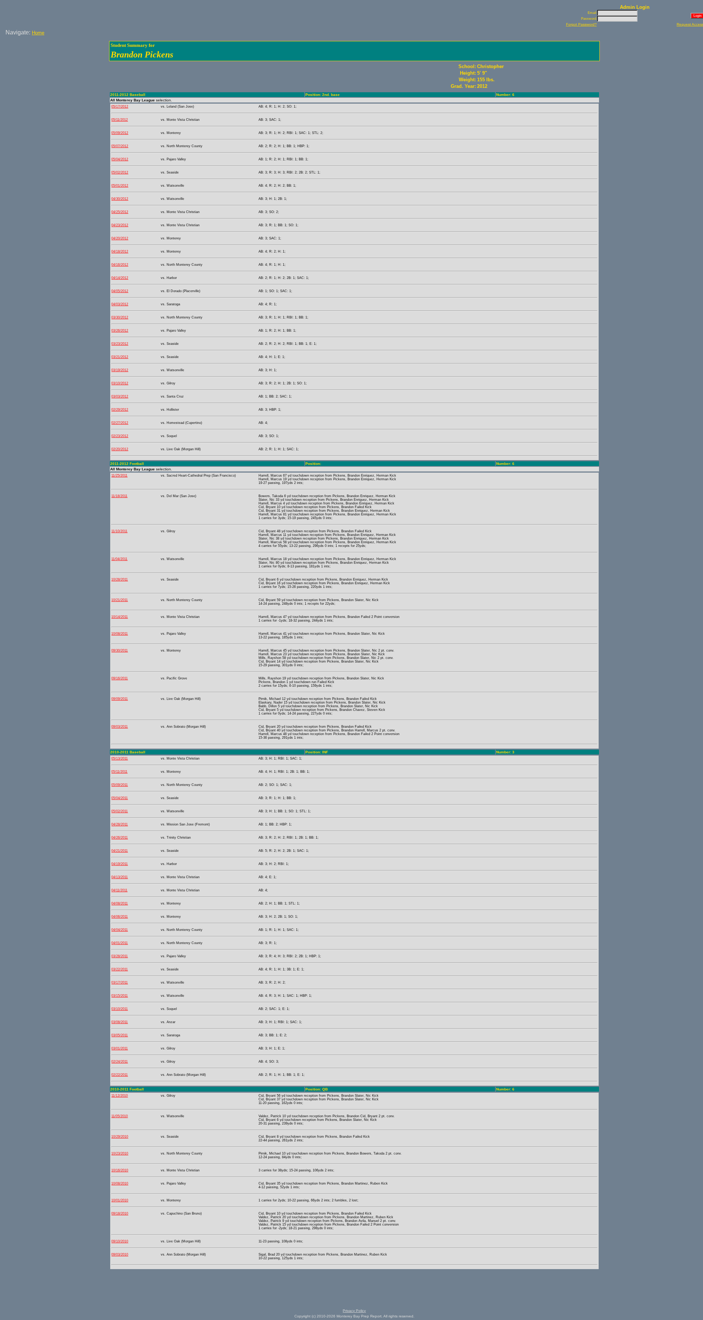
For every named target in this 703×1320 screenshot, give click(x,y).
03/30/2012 (119, 317)
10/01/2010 (119, 1200)
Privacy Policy (354, 1311)
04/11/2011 (119, 890)
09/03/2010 (119, 1254)
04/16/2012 (119, 264)
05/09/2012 (119, 133)
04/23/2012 (119, 225)
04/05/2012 (119, 291)
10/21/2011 (119, 600)
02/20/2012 (119, 449)
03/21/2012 (119, 357)
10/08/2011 (119, 633)
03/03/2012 (119, 396)
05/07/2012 (119, 146)
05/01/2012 (119, 185)
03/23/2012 (119, 344)
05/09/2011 (119, 785)
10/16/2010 (119, 1170)
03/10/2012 (119, 383)
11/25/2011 (119, 475)
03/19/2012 (119, 370)
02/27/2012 (119, 423)
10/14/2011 (119, 617)
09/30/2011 (119, 650)
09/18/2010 (119, 1213)
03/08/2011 (119, 1022)
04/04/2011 (119, 930)
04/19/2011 (119, 864)
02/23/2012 (119, 436)
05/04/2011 (119, 798)
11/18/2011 (119, 496)
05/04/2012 (119, 159)
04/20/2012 (119, 238)
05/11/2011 (119, 771)
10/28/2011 (119, 579)
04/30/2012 (119, 199)
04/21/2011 (119, 851)
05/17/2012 (119, 106)
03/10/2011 (119, 1009)
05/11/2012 (119, 120)
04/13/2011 (119, 877)
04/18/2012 (119, 251)
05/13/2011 (119, 758)
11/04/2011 (119, 559)
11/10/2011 (119, 531)
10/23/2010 (119, 1153)
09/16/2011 (119, 678)
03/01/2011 (119, 1048)
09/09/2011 (119, 699)
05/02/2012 (119, 172)
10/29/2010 (119, 1136)
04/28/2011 (119, 824)
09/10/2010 (119, 1241)
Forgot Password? (581, 24)
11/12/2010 (119, 1095)
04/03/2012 (119, 304)
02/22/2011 (119, 1075)
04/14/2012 (119, 278)
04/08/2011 (119, 903)
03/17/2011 (119, 982)
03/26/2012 (119, 330)
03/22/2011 (119, 969)
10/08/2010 (119, 1183)
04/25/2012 (119, 212)
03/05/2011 (119, 1035)
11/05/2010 (119, 1116)
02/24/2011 (119, 1061)
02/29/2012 (119, 409)
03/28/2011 (119, 956)
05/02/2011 (119, 811)
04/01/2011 (119, 943)
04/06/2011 (119, 916)
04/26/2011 (119, 837)
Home (38, 33)
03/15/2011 (119, 996)
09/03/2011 (119, 726)
